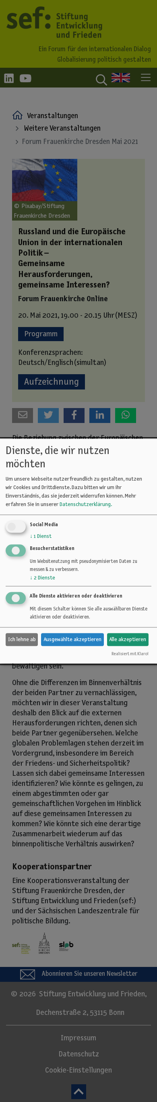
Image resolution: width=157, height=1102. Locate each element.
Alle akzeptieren (127, 639)
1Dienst (41, 537)
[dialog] (78, 551)
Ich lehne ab (22, 639)
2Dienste (42, 578)
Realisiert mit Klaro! (130, 654)
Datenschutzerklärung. (86, 505)
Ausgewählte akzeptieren (72, 639)
